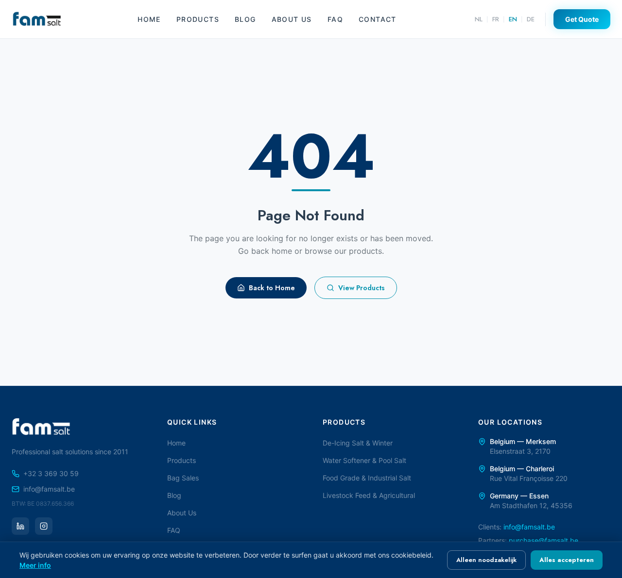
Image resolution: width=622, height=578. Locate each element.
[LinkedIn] (20, 526)
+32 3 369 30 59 (51, 473)
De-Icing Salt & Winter (358, 443)
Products (197, 19)
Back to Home (272, 288)
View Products (361, 288)
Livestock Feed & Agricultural (369, 495)
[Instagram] (43, 526)
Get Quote (582, 19)
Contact (378, 19)
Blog (245, 19)
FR (495, 19)
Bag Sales (183, 478)
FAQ (335, 19)
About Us (292, 19)
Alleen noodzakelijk (486, 559)
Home (149, 19)
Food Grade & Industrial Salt (367, 478)
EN (513, 19)
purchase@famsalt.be (543, 540)
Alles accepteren (566, 559)
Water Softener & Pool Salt (364, 460)
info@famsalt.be (49, 489)
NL (479, 19)
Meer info (35, 565)
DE (531, 19)
